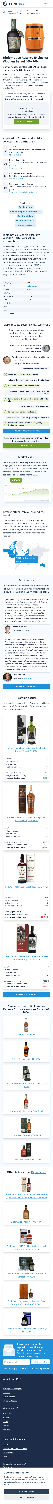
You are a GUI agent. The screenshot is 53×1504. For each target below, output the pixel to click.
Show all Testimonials (26, 686)
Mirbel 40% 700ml (26, 1034)
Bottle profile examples (12, 1388)
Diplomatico (31, 286)
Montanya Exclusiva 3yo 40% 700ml (26, 1111)
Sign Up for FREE (26, 445)
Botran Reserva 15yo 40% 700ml (26, 1059)
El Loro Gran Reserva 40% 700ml (26, 1159)
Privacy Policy (8, 1452)
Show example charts (17, 168)
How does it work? (16, 178)
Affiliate (6, 1425)
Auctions (6, 1392)
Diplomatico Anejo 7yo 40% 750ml (26, 1221)
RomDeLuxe (28, 678)
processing (34, 1368)
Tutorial (6, 1417)
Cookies (6, 1457)
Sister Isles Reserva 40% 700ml (26, 1135)
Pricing (5, 1421)
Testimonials (8, 1413)
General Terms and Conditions (15, 1448)
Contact (6, 1444)
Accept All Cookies (26, 1491)
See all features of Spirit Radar (27, 431)
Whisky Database (10, 1401)
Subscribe (40, 1362)
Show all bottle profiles (26, 994)
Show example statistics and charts (23, 192)
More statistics (15, 155)
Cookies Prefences (26, 1498)
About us (6, 1430)
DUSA (28, 289)
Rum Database (12, 11)
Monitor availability (26, 121)
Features (6, 1384)
